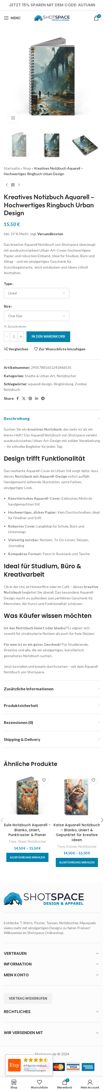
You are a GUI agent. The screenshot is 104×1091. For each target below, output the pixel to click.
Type (8, 283)
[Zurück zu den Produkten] (13, 185)
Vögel (22, 841)
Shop (27, 168)
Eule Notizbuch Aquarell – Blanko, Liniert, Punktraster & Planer (27, 829)
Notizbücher (66, 376)
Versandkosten (50, 234)
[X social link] (23, 398)
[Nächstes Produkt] (19, 185)
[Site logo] (52, 17)
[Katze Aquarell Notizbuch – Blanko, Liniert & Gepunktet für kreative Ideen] (76, 796)
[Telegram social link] (43, 398)
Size (7, 306)
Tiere (12, 841)
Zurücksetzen (17, 326)
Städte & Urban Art (40, 376)
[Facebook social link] (17, 398)
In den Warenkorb (48, 336)
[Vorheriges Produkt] (7, 185)
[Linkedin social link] (37, 398)
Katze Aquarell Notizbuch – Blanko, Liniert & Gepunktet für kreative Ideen (77, 832)
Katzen (71, 846)
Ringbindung (63, 384)
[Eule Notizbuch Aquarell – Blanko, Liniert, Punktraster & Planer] (27, 796)
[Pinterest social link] (30, 398)
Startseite (12, 168)
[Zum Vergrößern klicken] (13, 118)
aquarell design (40, 384)
